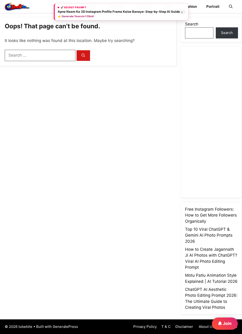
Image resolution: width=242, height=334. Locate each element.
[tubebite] (17, 6)
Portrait (213, 6)
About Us (206, 326)
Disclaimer (184, 326)
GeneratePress (65, 326)
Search (191, 24)
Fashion (190, 6)
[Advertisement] (213, 121)
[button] (230, 6)
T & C (166, 326)
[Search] (83, 55)
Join (227, 323)
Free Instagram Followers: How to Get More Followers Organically (211, 215)
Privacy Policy (145, 326)
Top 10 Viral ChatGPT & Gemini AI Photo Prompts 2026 (209, 235)
